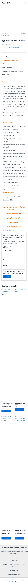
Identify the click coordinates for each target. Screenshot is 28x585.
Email (5, 265)
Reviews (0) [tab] (4, 56)
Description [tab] (4, 54)
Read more (6, 411)
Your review (7, 250)
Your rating (5, 246)
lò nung (10, 33)
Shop (6, 33)
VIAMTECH (6, 3)
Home (2, 33)
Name (5, 259)
